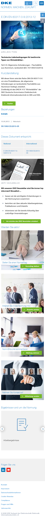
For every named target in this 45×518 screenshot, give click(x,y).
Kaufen (10, 103)
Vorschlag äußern (32, 266)
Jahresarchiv (6, 508)
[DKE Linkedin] (3, 470)
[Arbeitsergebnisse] (22, 424)
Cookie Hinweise (7, 496)
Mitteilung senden (32, 396)
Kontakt (4, 485)
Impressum (5, 489)
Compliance (5, 500)
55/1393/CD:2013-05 (10, 126)
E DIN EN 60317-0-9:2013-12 (11, 152)
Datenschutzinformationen (11, 492)
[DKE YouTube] (8, 470)
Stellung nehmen (32, 353)
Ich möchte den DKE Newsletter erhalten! (22, 221)
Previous (2, 429)
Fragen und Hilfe (7, 504)
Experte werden (33, 309)
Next (43, 429)
